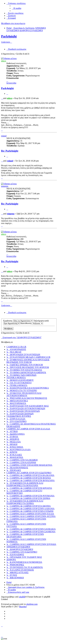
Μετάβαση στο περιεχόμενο (13, 23)
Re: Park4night (9, 150)
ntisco (3, 61)
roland (3, 136)
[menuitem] (16, 8)
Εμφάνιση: (8, 321)
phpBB (22, 597)
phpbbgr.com (31, 604)
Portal (8, 28)
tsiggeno (4, 186)
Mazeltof (23, 606)
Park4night (9, 36)
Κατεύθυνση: (26, 323)
